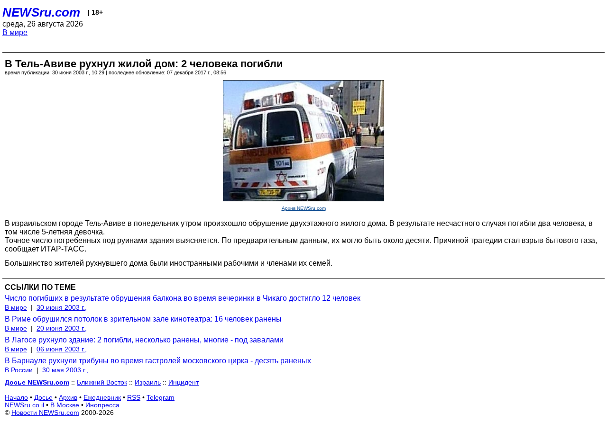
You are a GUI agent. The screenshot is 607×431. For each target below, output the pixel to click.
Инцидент (183, 382)
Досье (43, 397)
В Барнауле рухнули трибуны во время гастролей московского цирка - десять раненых (158, 361)
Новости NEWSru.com (45, 412)
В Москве (64, 405)
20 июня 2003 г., (62, 328)
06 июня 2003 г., (62, 349)
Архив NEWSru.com (304, 208)
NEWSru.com (41, 12)
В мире (15, 32)
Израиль (148, 382)
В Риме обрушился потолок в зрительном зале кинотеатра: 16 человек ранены (143, 319)
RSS (133, 397)
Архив (68, 397)
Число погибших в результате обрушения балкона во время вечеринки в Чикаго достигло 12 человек (182, 298)
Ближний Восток (102, 382)
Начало (16, 397)
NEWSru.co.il (24, 405)
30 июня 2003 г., (62, 307)
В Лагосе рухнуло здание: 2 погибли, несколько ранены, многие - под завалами (144, 340)
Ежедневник (102, 397)
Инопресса (102, 405)
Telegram (161, 397)
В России (19, 370)
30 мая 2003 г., (65, 370)
